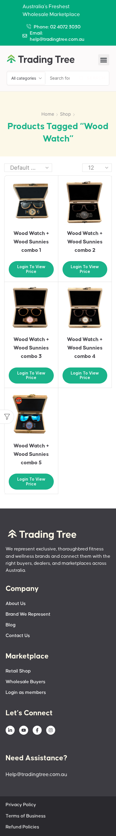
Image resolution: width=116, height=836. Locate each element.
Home (47, 114)
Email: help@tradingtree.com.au (57, 36)
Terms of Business (26, 816)
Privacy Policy (21, 805)
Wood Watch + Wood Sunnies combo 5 (31, 454)
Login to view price (31, 269)
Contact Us (18, 635)
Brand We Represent (28, 614)
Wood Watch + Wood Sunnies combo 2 (84, 242)
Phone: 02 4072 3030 (57, 27)
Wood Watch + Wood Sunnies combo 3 (31, 348)
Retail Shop (18, 671)
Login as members (26, 692)
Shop (65, 114)
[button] (103, 59)
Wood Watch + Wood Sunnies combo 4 (84, 348)
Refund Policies (22, 827)
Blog (10, 625)
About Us (16, 603)
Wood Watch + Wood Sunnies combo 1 (31, 242)
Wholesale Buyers (25, 682)
